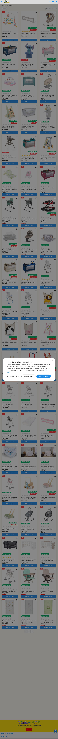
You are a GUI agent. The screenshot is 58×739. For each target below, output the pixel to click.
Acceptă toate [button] (43, 376)
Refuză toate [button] (28, 376)
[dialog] (29, 369)
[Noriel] (7, 1)
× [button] (52, 360)
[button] (13, 376)
